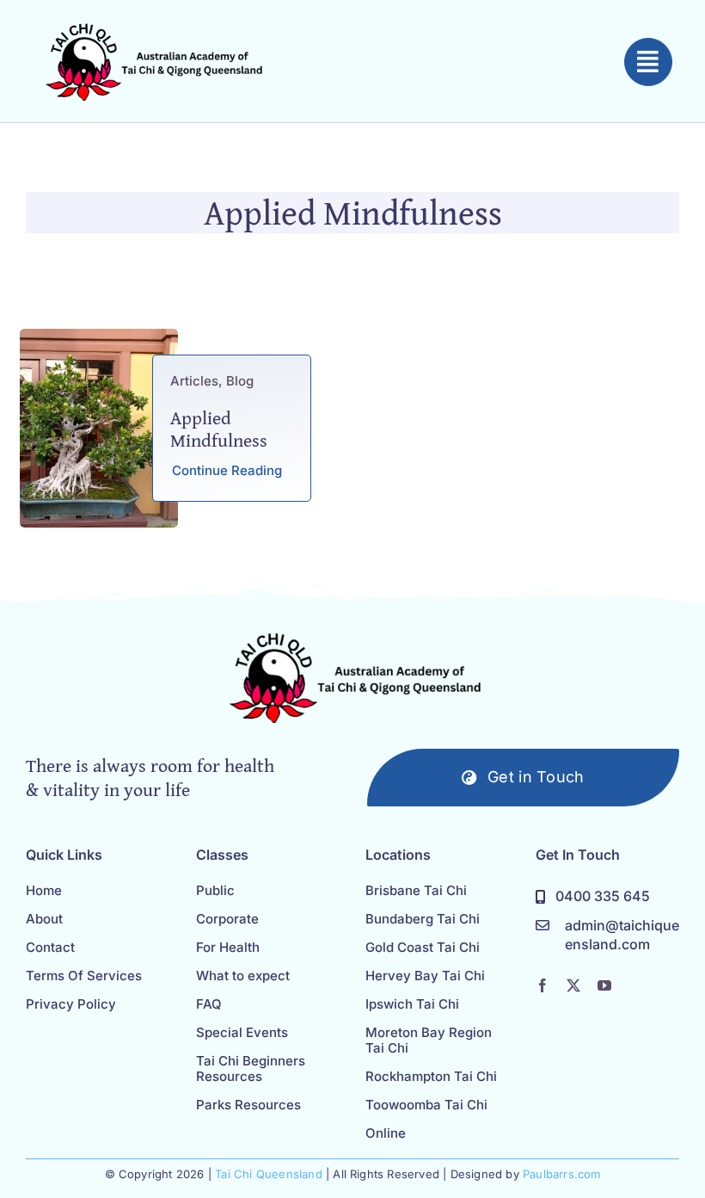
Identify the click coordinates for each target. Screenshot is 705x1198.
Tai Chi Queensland (268, 1174)
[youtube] (604, 985)
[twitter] (573, 985)
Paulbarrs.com (562, 1174)
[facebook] (542, 985)
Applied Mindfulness (218, 429)
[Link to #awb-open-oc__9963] (648, 62)
